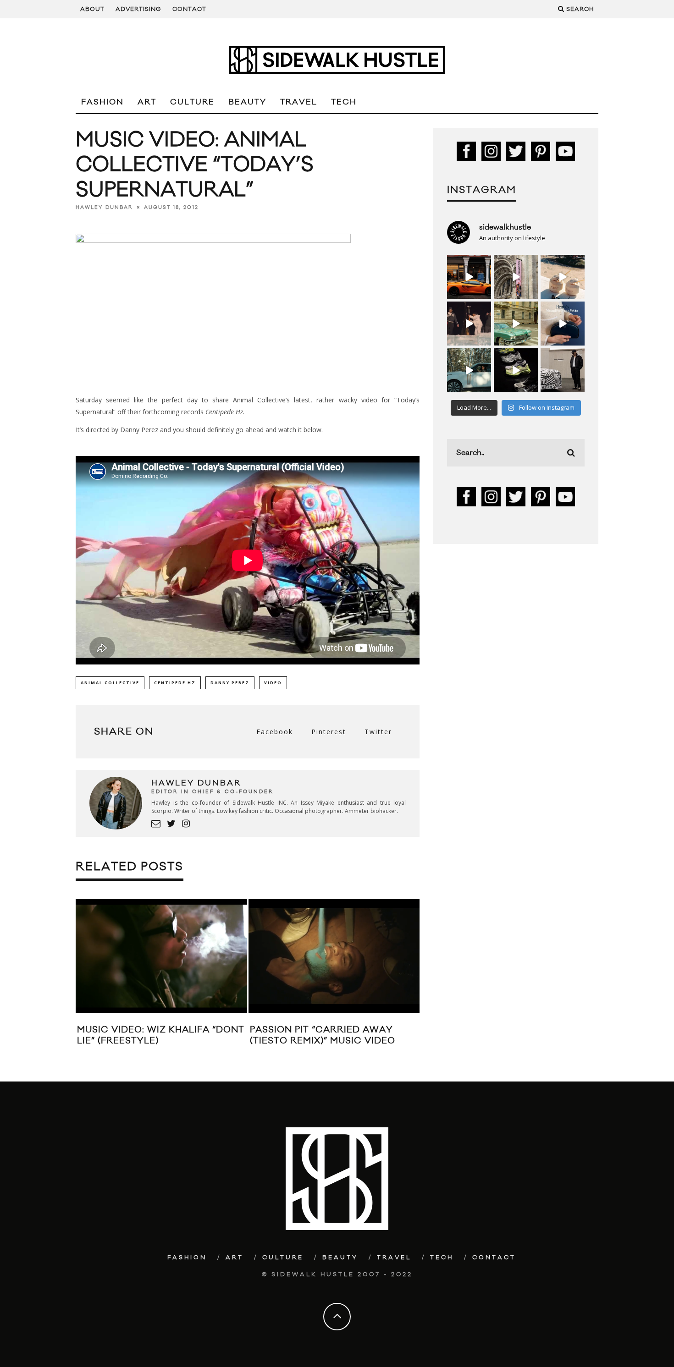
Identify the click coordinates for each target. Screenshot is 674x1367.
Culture (192, 102)
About (92, 9)
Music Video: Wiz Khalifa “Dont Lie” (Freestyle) (160, 1035)
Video (273, 683)
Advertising (138, 9)
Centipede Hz (175, 683)
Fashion (102, 102)
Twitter (378, 731)
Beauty (247, 102)
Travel (298, 102)
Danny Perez (229, 683)
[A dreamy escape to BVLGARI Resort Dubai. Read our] (563, 277)
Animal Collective (110, 683)
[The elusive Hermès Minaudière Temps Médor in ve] (563, 324)
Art (147, 102)
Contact (189, 9)
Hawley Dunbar (104, 207)
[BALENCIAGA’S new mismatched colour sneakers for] (516, 370)
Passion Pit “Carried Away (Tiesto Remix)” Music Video (322, 1035)
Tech (344, 102)
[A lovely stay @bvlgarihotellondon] (469, 277)
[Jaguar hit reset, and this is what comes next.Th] (563, 370)
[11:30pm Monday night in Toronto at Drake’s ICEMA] (469, 324)
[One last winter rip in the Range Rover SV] (469, 370)
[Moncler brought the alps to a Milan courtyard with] (516, 324)
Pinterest (328, 731)
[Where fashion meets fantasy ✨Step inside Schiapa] (516, 277)
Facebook (274, 731)
